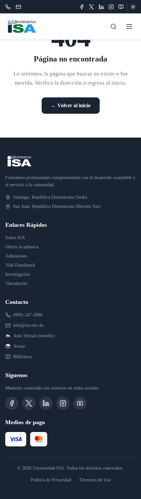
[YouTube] (80, 403)
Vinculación (16, 283)
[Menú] (129, 26)
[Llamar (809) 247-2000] (8, 7)
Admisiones (16, 256)
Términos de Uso (95, 479)
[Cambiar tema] (133, 7)
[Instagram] (111, 7)
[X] (91, 7)
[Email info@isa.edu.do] (18, 7)
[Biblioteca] (121, 7)
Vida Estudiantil (20, 265)
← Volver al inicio (71, 105)
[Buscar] (113, 26)
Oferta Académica (21, 246)
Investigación (17, 274)
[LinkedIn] (101, 7)
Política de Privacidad (50, 479)
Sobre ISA (15, 237)
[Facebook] (82, 7)
